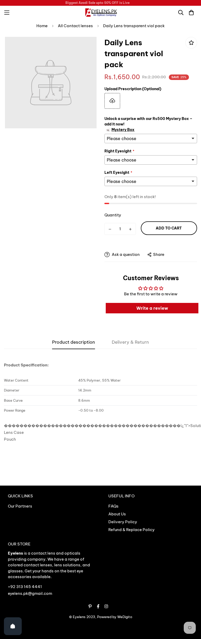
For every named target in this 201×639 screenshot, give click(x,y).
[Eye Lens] (100, 12)
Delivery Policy (122, 521)
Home (42, 25)
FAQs (113, 506)
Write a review (152, 308)
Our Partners (20, 506)
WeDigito (124, 617)
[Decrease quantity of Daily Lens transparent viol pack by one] (110, 229)
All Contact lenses (75, 25)
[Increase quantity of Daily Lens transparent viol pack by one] (130, 229)
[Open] (13, 626)
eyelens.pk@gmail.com (30, 593)
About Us (117, 513)
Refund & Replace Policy (131, 529)
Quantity (112, 214)
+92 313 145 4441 (25, 586)
